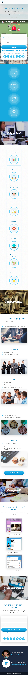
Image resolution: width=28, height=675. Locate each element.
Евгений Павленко (18, 655)
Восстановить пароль (8, 50)
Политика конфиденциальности (18, 664)
